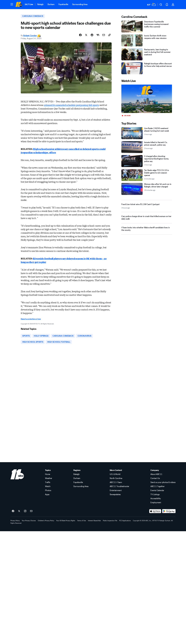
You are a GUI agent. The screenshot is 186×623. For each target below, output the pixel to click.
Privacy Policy (15, 520)
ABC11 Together (157, 486)
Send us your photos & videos (162, 482)
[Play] (146, 99)
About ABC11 (156, 474)
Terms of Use (81, 520)
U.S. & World (115, 474)
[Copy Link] (109, 35)
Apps (47, 494)
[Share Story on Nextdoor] (98, 35)
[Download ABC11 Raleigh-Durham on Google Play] (168, 511)
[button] (11, 4)
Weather (48, 478)
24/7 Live (29, 4)
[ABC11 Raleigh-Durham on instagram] (25, 511)
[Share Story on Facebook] (80, 35)
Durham (51, 4)
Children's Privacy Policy (46, 520)
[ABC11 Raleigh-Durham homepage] (18, 4)
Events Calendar (157, 490)
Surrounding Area (79, 4)
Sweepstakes (115, 494)
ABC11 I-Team (116, 482)
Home (47, 474)
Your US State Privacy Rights (65, 520)
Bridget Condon (30, 35)
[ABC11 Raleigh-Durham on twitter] (19, 511)
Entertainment (116, 490)
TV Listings (154, 494)
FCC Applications (125, 520)
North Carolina (116, 478)
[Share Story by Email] (103, 35)
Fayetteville (63, 4)
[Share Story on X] (86, 35)
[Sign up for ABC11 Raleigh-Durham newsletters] (31, 511)
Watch (47, 486)
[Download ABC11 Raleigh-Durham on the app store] (155, 511)
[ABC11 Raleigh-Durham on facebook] (13, 511)
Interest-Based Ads (94, 520)
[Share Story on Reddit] (92, 35)
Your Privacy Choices (29, 520)
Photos (48, 490)
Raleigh (40, 4)
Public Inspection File (110, 520)
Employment (155, 503)
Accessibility (155, 499)
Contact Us (155, 478)
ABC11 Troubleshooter (119, 486)
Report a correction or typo (31, 319)
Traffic (47, 482)
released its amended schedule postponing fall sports (71, 105)
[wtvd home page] (17, 474)
